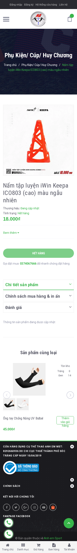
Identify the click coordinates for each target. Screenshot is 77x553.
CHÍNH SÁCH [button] (11, 486)
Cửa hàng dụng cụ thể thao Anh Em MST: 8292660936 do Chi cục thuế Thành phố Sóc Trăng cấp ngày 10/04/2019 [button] (34, 451)
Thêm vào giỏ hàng (65, 420)
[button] (38, 478)
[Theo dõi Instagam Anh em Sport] (34, 507)
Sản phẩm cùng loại (38, 352)
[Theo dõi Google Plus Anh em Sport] (25, 507)
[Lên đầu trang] (69, 523)
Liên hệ (63, 4)
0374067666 (28, 263)
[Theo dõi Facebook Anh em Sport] (6, 507)
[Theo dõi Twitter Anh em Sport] (16, 507)
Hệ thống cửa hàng (46, 4)
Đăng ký (28, 4)
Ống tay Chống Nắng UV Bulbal (23, 418)
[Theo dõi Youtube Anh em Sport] (43, 507)
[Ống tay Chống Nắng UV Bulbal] (29, 379)
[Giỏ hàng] (71, 19)
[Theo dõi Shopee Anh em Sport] (52, 507)
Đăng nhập (16, 4)
